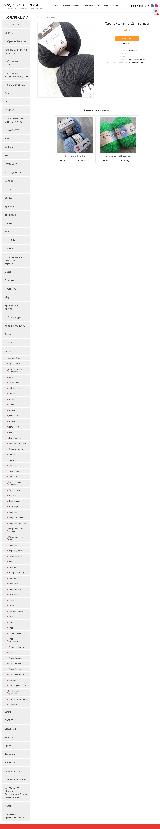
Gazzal (8, 271)
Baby (10, 377)
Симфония (13, 594)
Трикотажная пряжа (12, 307)
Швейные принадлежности (15, 816)
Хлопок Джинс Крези (18, 699)
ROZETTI (9, 720)
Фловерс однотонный (14, 640)
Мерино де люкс (16, 550)
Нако (7, 138)
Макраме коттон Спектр (16, 538)
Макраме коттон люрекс (16, 530)
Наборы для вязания (12, 63)
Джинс (11, 432)
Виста (11, 404)
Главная (57, 6)
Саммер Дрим (14, 589)
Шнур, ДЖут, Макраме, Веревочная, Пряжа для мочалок (16, 792)
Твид (10, 616)
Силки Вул (13, 583)
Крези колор (14, 471)
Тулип (11, 622)
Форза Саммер (15, 669)
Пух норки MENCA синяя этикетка (15, 120)
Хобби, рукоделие (15, 325)
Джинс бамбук (14, 438)
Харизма (12, 680)
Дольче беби (14, 415)
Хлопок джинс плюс (17, 685)
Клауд (11, 460)
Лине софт (13, 506)
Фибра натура (13, 317)
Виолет (11, 399)
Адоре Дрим (14, 363)
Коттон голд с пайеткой (14, 483)
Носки (8, 223)
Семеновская (12, 771)
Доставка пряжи (88, 6)
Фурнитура (11, 288)
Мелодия (12, 545)
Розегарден (13, 578)
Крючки (9, 206)
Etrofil (8, 711)
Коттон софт (14, 490)
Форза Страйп (15, 658)
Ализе (8, 334)
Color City (10, 240)
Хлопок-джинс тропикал (14, 692)
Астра (8, 101)
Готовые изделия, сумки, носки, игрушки (15, 260)
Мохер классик (15, 556)
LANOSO (9, 110)
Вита (7, 155)
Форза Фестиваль (16, 674)
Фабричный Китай (15, 41)
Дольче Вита (14, 421)
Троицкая (10, 754)
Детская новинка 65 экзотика (118, 156)
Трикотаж (10, 214)
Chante (9, 32)
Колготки (10, 231)
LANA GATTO (12, 130)
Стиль (11, 600)
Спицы (9, 197)
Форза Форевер (15, 663)
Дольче (11, 410)
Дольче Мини (14, 427)
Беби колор (13, 382)
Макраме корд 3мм (17, 523)
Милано (12, 567)
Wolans (9, 147)
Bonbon (9, 180)
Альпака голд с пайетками (15, 370)
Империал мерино (17, 443)
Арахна (9, 745)
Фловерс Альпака (16, 633)
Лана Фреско (14, 501)
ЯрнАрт (9, 351)
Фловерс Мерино (16, 647)
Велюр (11, 393)
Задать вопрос (127, 43)
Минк (11, 561)
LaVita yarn (11, 163)
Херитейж (13, 704)
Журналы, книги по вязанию (16, 51)
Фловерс (12, 628)
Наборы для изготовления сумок (16, 74)
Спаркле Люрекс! (16, 611)
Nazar (8, 805)
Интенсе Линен (15, 449)
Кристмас (12, 476)
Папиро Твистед (16, 572)
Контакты (115, 6)
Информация (103, 6)
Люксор (12, 495)
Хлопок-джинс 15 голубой (75, 156)
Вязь (7, 93)
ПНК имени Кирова (16, 779)
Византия (10, 728)
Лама (8, 189)
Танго (11, 605)
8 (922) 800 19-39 (140, 6)
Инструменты (13, 172)
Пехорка (9, 280)
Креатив (12, 465)
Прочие (9, 248)
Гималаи (10, 342)
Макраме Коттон (16, 517)
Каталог (66, 6)
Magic (8, 297)
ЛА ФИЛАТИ (12, 24)
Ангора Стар (14, 358)
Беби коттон (14, 388)
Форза (11, 652)
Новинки (76, 6)
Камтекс (9, 737)
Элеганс (12, 454)
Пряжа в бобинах (15, 84)
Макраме (12, 512)
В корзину (82, 160)
